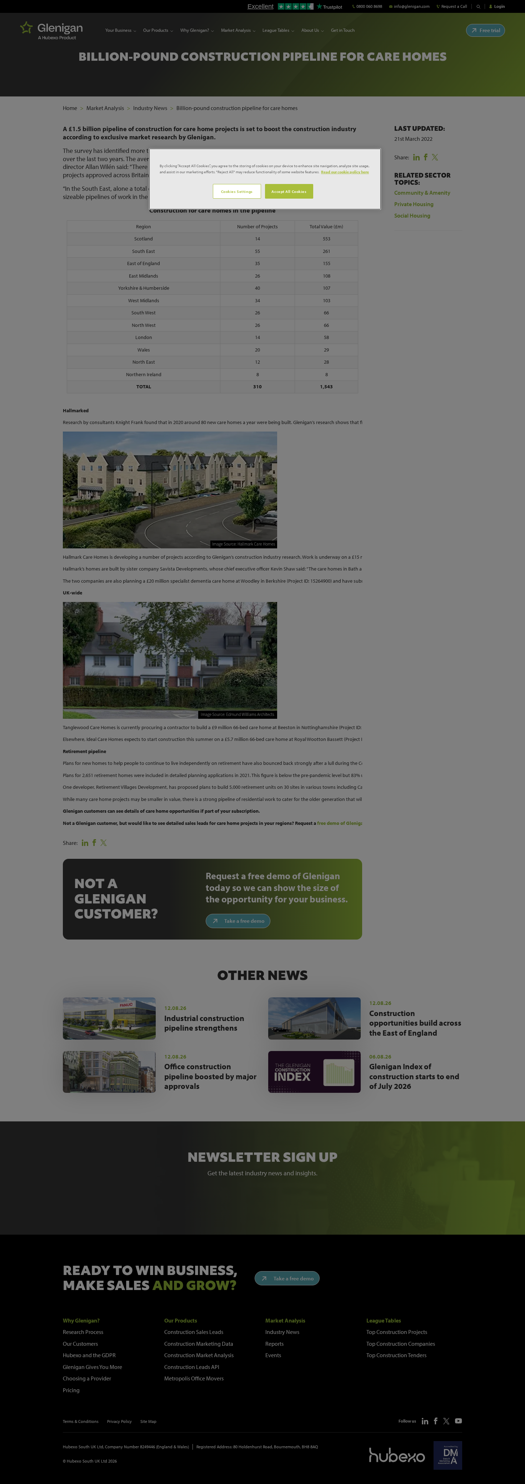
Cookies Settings (237, 191)
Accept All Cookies (288, 191)
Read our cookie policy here (345, 171)
